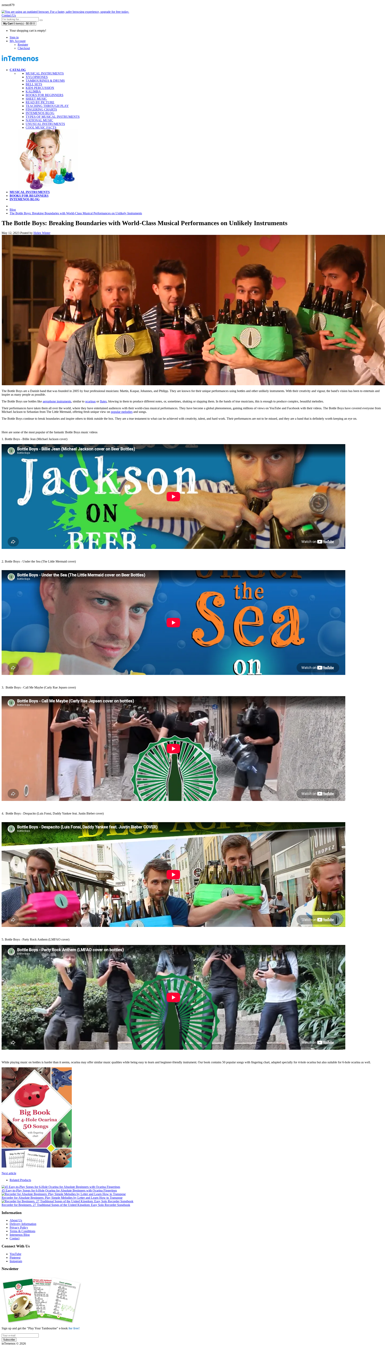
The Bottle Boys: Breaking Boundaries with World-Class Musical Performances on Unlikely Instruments (76, 213)
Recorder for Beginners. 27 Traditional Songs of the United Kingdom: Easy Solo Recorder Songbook (66, 1205)
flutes (103, 401)
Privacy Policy (19, 1227)
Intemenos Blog (20, 1234)
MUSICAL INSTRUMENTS (45, 73)
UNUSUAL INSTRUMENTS (45, 124)
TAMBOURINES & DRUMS (45, 80)
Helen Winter (41, 233)
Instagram (16, 1261)
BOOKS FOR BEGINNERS (44, 95)
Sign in (14, 37)
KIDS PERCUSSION (40, 88)
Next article (9, 1173)
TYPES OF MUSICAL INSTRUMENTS (53, 116)
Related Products (20, 1180)
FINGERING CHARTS (41, 109)
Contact (14, 1238)
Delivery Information (23, 1224)
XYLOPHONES (37, 77)
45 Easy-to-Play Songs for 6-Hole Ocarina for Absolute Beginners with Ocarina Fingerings (59, 1190)
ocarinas (90, 401)
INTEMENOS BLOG (40, 113)
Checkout (24, 48)
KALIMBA (33, 91)
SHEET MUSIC (36, 98)
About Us (16, 1220)
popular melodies (122, 411)
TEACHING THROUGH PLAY (47, 106)
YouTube (15, 1254)
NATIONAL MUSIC (39, 120)
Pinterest (15, 1257)
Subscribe (9, 1339)
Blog (13, 209)
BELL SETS (34, 84)
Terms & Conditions (22, 1231)
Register (23, 44)
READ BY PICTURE (40, 102)
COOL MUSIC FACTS (41, 127)
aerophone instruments (57, 401)
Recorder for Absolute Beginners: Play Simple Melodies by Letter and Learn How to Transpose (62, 1197)
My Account (17, 41)
